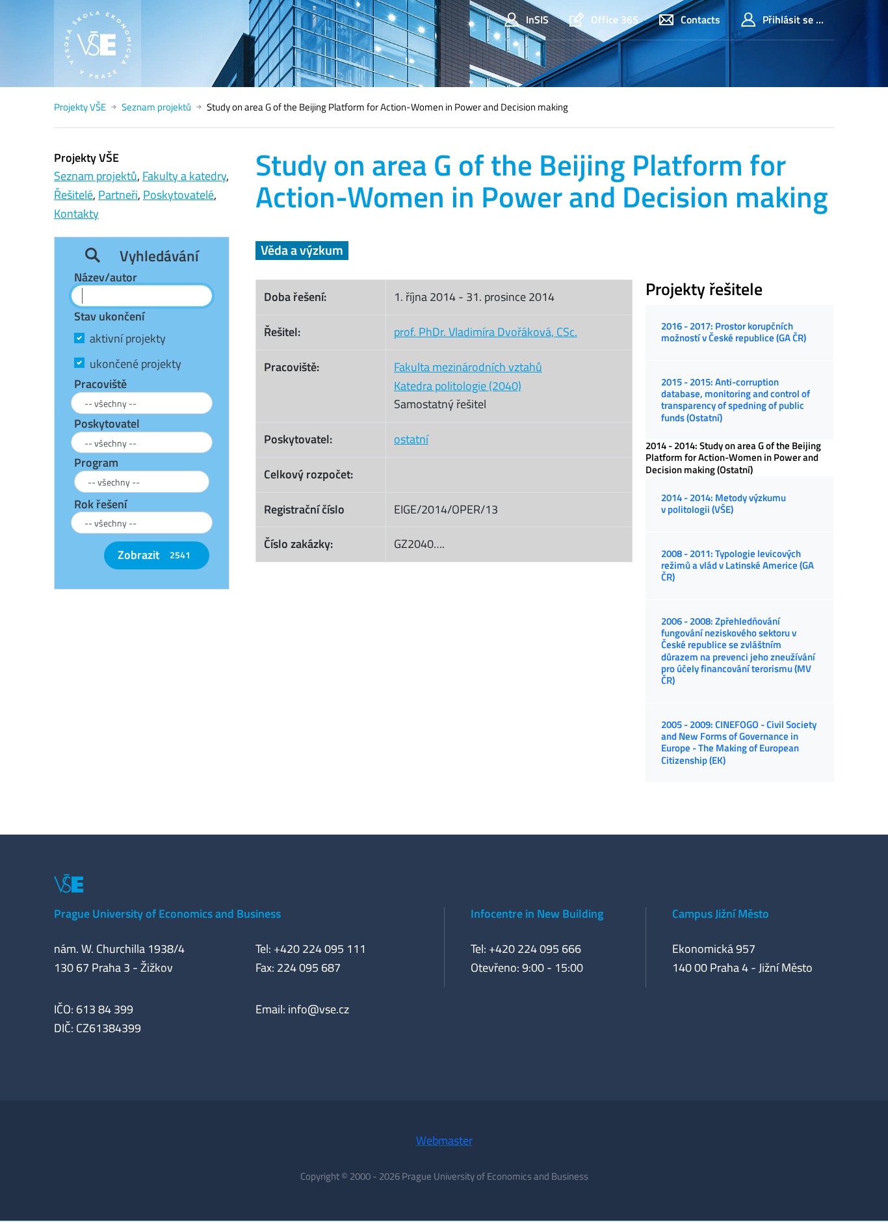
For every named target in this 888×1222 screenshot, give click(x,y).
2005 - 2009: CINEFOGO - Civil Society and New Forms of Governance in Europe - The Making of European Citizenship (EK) (738, 742)
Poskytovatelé (178, 194)
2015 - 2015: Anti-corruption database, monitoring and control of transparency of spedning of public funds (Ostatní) (735, 399)
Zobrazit (154, 555)
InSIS (537, 19)
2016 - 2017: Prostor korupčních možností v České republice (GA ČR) (733, 331)
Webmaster (444, 1140)
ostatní (411, 439)
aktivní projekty (128, 338)
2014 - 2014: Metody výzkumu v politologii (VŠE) (723, 503)
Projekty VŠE (80, 106)
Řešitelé (73, 194)
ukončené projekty (135, 363)
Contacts (700, 19)
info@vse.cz (318, 1009)
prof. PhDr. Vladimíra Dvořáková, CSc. (485, 332)
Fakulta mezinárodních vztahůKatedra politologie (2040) (468, 376)
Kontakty (76, 213)
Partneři (118, 194)
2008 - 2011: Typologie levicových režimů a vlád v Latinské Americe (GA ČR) (737, 565)
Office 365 (614, 19)
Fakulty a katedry (184, 176)
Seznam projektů (156, 106)
